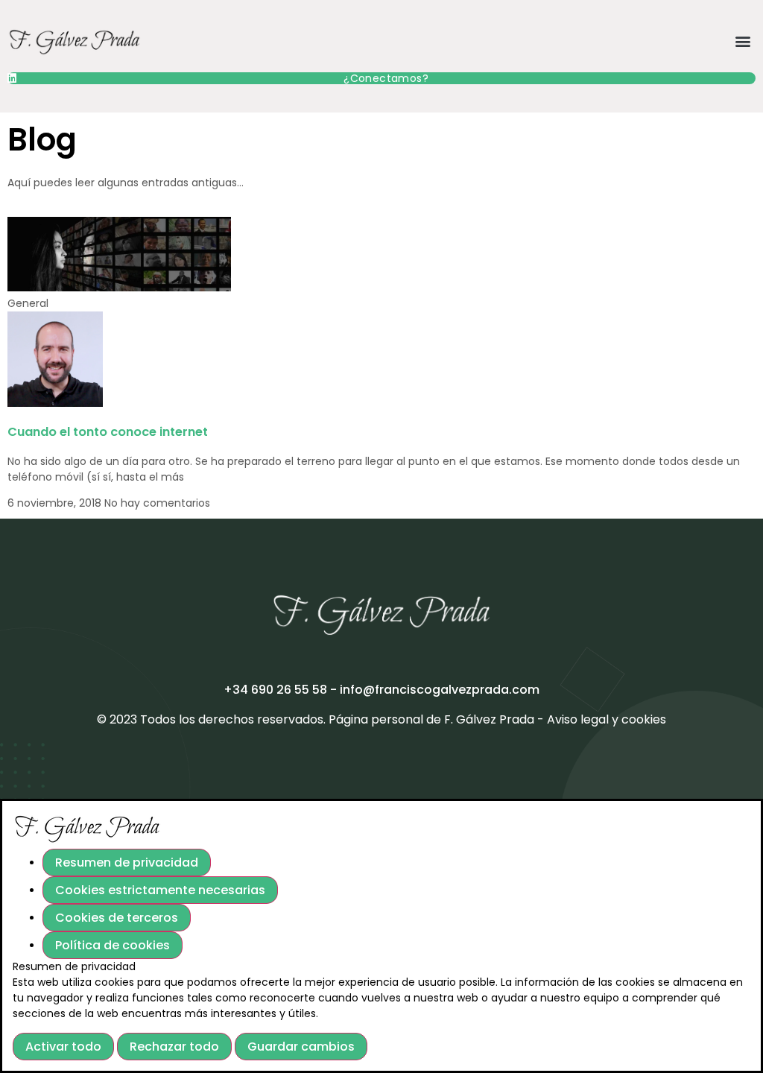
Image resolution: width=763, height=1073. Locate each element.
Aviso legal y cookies (606, 719)
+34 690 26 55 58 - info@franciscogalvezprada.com (381, 689)
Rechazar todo (174, 1046)
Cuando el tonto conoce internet (107, 431)
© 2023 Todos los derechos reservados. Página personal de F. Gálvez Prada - (322, 719)
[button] (743, 40)
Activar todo (63, 1046)
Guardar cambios (301, 1046)
